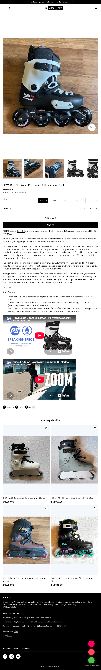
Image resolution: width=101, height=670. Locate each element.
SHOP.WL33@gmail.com (54, 622)
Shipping (6, 192)
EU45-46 (93, 200)
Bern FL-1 (21, 231)
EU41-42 (67, 200)
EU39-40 (55, 200)
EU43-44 (80, 200)
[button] (5, 8)
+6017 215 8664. (33, 622)
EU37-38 (43, 200)
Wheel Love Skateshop (53, 666)
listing (16, 631)
